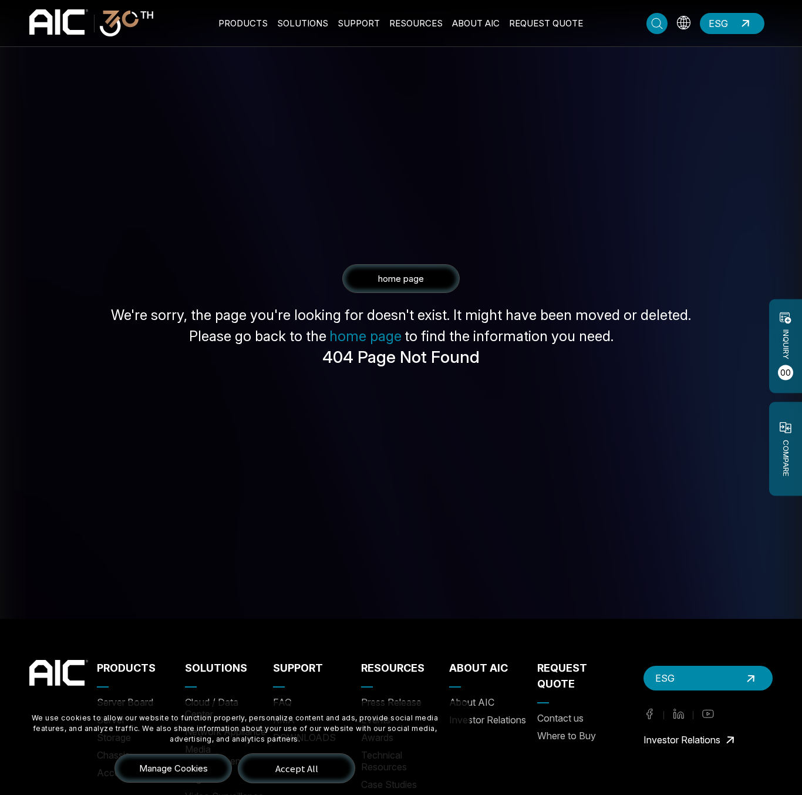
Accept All (296, 768)
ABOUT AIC (476, 23)
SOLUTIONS (302, 23)
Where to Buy (566, 736)
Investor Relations (487, 720)
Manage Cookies (173, 768)
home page (365, 336)
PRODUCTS (243, 23)
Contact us (560, 718)
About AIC (471, 702)
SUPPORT (359, 23)
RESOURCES (416, 23)
